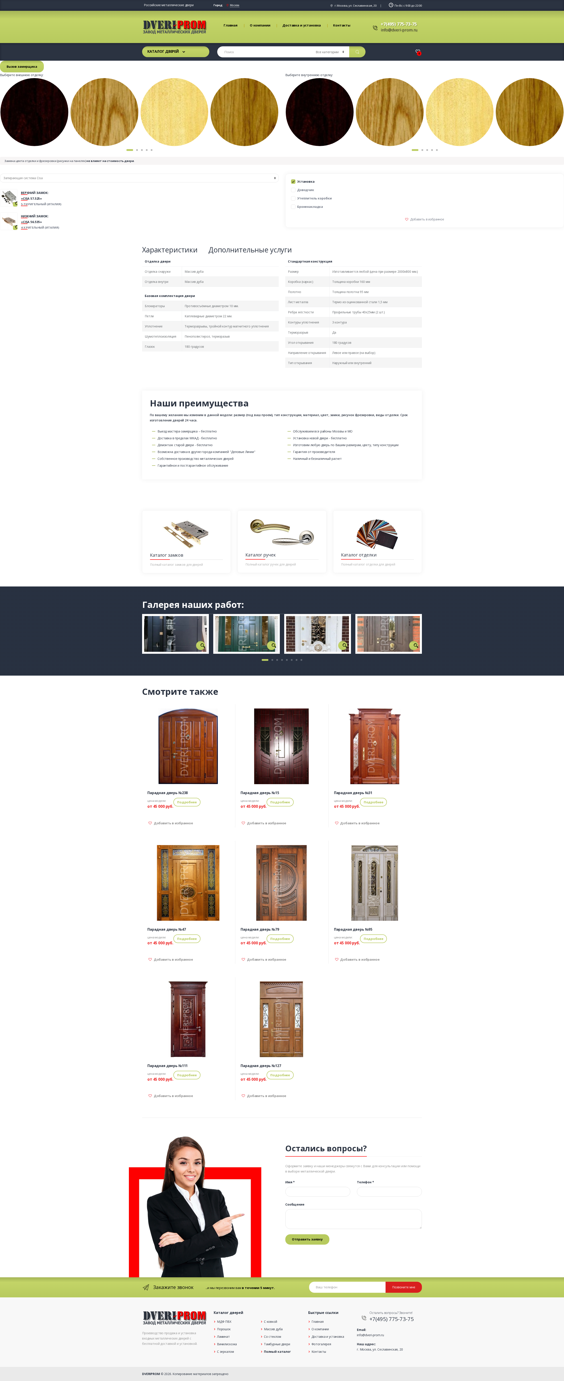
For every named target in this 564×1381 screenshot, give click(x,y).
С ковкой (270, 1321)
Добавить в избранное (426, 219)
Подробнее (187, 802)
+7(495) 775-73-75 (399, 24)
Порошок (224, 1329)
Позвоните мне (403, 1287)
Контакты (341, 25)
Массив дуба (273, 1329)
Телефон (365, 1182)
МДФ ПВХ (224, 1321)
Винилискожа (227, 1344)
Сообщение (294, 1204)
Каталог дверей (163, 51)
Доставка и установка (301, 25)
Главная (230, 25)
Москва (234, 5)
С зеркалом (225, 1351)
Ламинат (223, 1336)
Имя (290, 1182)
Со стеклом (272, 1336)
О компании (260, 25)
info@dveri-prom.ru (399, 29)
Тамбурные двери (277, 1344)
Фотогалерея (321, 1344)
